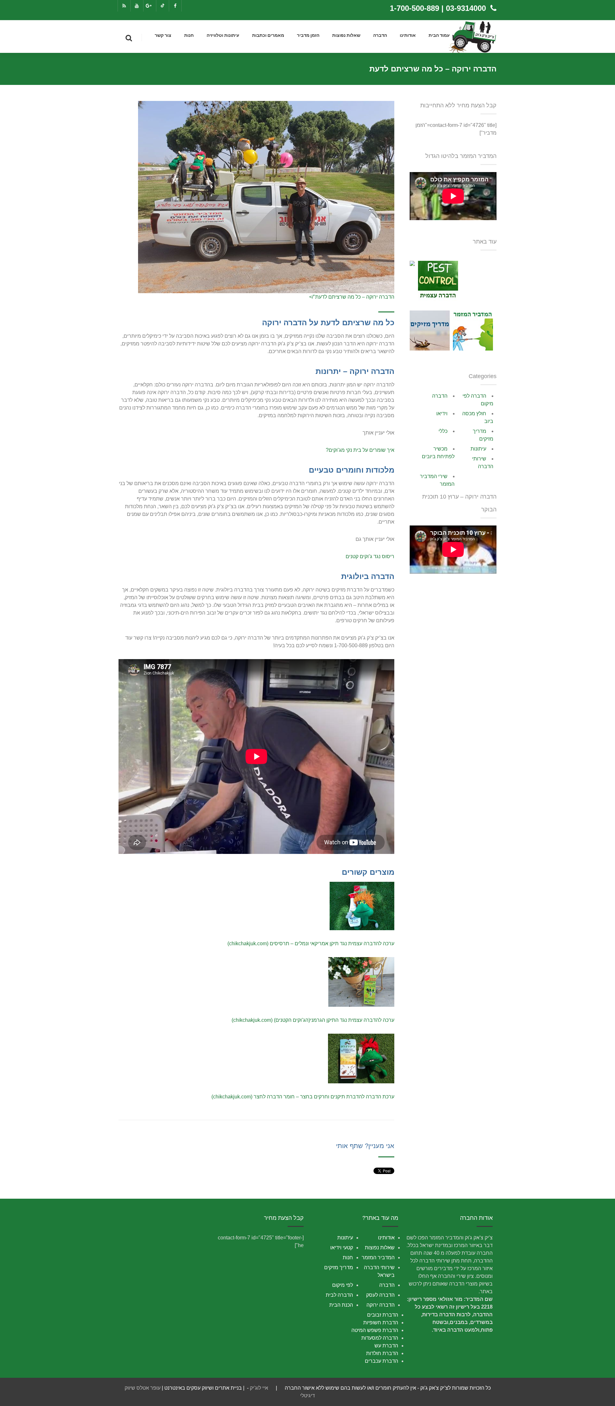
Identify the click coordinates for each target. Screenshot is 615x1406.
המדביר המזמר (378, 1257)
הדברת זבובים (382, 1315)
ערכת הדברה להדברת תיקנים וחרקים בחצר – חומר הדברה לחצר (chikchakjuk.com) (302, 1096)
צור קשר (163, 35)
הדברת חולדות (382, 1353)
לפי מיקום (342, 1285)
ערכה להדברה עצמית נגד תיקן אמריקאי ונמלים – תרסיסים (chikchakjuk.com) (310, 943)
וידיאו (441, 413)
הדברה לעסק (380, 1295)
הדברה (380, 35)
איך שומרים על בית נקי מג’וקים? (360, 450)
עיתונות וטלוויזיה (223, 35)
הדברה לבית (339, 1295)
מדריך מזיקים (338, 1267)
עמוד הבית (439, 35)
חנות (189, 35)
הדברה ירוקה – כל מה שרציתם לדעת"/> (351, 297)
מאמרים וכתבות (268, 35)
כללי (443, 431)
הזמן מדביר (308, 35)
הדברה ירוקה (380, 1305)
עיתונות (478, 448)
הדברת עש (386, 1345)
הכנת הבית (341, 1305)
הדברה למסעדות (379, 1338)
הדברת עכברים (381, 1361)
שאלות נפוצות (346, 35)
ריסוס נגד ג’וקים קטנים (370, 556)
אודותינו (408, 35)
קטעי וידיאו (341, 1247)
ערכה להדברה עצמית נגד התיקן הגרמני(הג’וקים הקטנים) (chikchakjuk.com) (313, 1020)
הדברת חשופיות (380, 1322)
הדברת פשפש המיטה (374, 1330)
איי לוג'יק (259, 1388)
